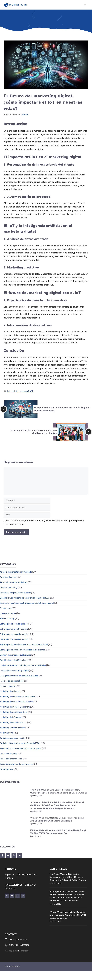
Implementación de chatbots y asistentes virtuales (23, 665)
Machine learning (7, 686)
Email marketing (7, 618)
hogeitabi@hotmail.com (19, 951)
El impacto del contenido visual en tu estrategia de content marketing (62, 409)
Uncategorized (6, 769)
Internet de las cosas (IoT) (20, 391)
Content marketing (8, 587)
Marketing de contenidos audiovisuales (17, 696)
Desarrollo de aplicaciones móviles (15, 593)
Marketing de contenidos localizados (16, 702)
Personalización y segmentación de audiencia (20, 748)
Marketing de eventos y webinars (15, 707)
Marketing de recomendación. (13, 722)
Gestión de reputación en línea (14, 660)
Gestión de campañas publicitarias (15, 655)
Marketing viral (6, 733)
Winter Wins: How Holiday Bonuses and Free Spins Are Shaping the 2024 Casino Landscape (68, 915)
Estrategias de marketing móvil (14, 639)
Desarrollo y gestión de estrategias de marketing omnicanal (27, 603)
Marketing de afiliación (10, 691)
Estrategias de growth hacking (14, 629)
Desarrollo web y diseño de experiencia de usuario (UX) (24, 598)
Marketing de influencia (10, 717)
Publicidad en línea (8, 754)
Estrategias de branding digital (14, 624)
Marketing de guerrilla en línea (13, 712)
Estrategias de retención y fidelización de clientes (22, 650)
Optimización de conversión (12, 738)
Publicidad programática (11, 759)
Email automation (8, 613)
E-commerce (6, 608)
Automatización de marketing (13, 582)
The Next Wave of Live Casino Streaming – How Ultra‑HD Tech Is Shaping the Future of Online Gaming (68, 877)
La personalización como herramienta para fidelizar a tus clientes (33, 432)
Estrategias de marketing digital (14, 634)
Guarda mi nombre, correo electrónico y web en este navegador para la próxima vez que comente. (45, 522)
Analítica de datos (8, 577)
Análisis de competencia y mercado (16, 572)
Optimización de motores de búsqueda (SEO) (20, 743)
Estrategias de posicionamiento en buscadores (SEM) (24, 644)
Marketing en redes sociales (12, 728)
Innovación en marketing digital (14, 670)
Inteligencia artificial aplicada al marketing (19, 676)
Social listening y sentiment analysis (16, 764)
